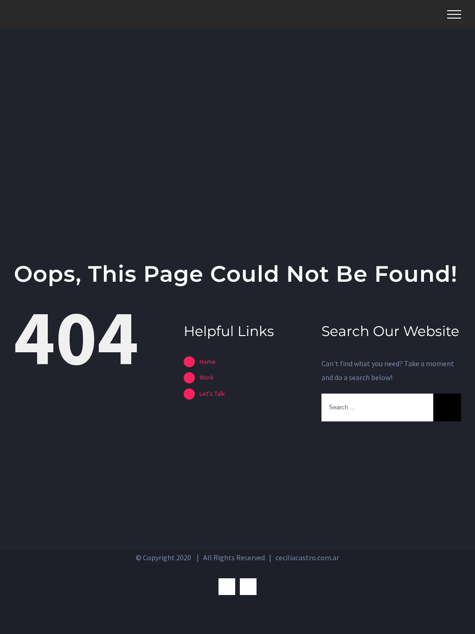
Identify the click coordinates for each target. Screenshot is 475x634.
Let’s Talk (212, 393)
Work (206, 377)
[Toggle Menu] (454, 14)
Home (207, 361)
